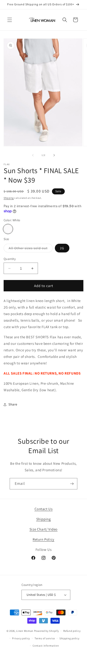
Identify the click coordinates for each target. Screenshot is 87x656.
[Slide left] (33, 155)
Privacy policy (21, 638)
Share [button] (12, 404)
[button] (9, 20)
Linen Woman (24, 631)
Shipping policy (69, 638)
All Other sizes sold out (31, 249)
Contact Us (44, 509)
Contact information (46, 645)
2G (62, 248)
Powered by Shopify (46, 631)
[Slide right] (54, 155)
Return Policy (43, 539)
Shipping (9, 197)
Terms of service (45, 638)
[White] (8, 229)
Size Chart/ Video (43, 529)
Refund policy (71, 631)
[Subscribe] (71, 483)
